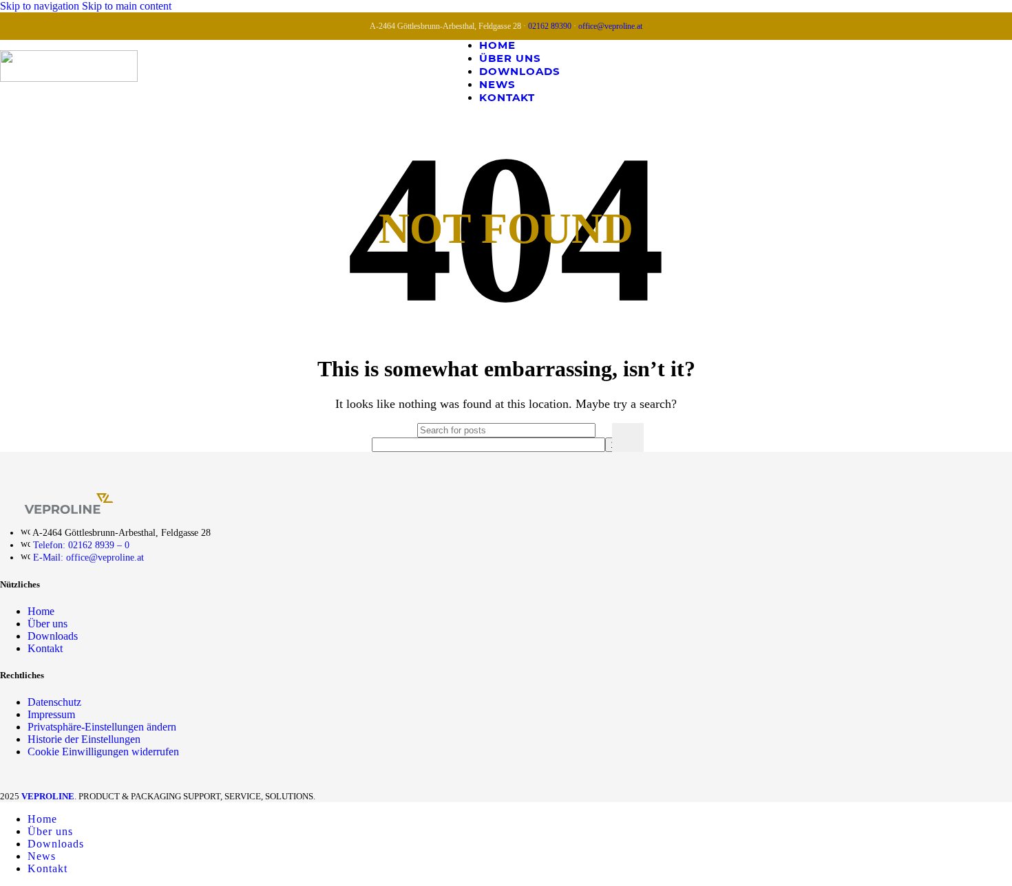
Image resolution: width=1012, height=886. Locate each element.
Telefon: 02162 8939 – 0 (81, 545)
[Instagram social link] (973, 70)
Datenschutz (54, 702)
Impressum (51, 714)
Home (41, 611)
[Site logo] (69, 78)
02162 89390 (549, 26)
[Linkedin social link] (999, 70)
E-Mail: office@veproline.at (88, 557)
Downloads (53, 636)
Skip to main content (126, 6)
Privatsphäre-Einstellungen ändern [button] (102, 727)
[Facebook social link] (947, 70)
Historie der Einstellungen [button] (84, 739)
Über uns (47, 623)
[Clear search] (598, 437)
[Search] (628, 437)
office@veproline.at (610, 26)
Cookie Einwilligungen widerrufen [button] (103, 751)
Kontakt (45, 648)
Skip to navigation (41, 6)
